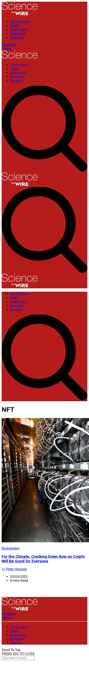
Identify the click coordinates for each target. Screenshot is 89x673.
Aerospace (18, 33)
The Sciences (20, 22)
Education (17, 37)
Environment (19, 29)
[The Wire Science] (19, 14)
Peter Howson (16, 569)
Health (14, 26)
